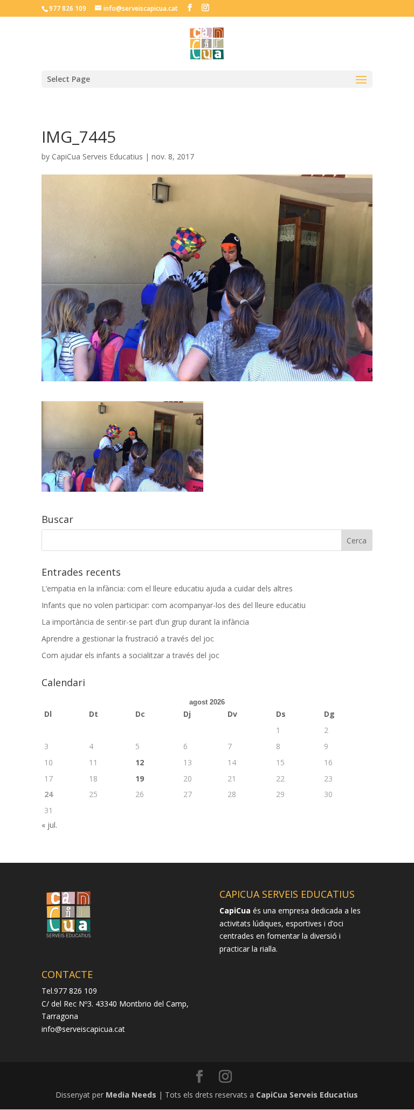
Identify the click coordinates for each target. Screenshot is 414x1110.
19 (139, 778)
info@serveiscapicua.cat (83, 1029)
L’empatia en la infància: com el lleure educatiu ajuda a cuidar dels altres (167, 588)
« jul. (49, 825)
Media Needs (131, 1095)
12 (139, 762)
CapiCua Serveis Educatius (97, 156)
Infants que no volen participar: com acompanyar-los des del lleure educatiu (174, 605)
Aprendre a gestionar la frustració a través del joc (128, 638)
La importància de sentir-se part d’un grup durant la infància (145, 622)
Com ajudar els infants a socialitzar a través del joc (130, 655)
